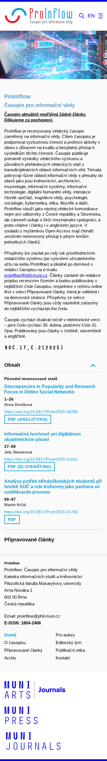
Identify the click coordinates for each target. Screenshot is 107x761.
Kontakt (63, 657)
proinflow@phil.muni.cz (25, 275)
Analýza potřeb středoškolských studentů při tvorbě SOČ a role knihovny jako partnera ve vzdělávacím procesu (53, 486)
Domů (10, 634)
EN (91, 15)
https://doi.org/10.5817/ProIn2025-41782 (41, 512)
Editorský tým (69, 642)
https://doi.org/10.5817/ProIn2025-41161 (41, 459)
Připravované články (23, 650)
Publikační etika (70, 650)
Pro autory (65, 634)
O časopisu (15, 642)
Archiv (10, 657)
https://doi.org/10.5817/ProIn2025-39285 (41, 411)
